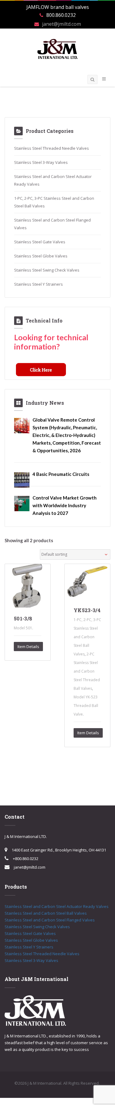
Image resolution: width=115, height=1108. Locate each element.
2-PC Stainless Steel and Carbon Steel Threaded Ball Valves (87, 671)
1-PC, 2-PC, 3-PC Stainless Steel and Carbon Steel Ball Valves (87, 637)
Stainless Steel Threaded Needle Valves (51, 148)
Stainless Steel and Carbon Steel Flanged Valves (50, 920)
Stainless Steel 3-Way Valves (41, 162)
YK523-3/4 (87, 610)
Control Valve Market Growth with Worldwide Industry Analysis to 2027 (65, 505)
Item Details (28, 646)
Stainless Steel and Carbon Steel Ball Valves (46, 913)
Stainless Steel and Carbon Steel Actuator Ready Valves (57, 906)
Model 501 (23, 628)
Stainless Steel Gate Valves (39, 242)
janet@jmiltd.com (61, 24)
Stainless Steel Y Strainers (38, 284)
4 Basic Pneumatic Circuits (61, 474)
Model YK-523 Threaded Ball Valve (86, 705)
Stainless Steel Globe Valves (40, 256)
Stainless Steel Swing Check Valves (46, 270)
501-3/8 (23, 618)
